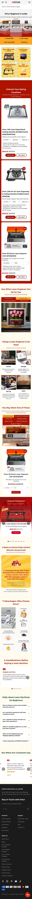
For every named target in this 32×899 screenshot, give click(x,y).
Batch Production (22, 421)
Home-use (8, 419)
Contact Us (21, 827)
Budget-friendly (22, 419)
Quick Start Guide (23, 818)
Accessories (5, 824)
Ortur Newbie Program (6, 860)
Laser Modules (6, 821)
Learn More (21, 155)
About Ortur (5, 839)
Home (4, 6)
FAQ (19, 824)
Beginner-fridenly (16, 424)
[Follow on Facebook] (3, 881)
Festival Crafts (23, 298)
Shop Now (16, 532)
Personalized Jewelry (9, 300)
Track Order (21, 821)
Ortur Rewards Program (6, 845)
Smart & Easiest (8, 416)
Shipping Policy (6, 870)
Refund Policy (6, 867)
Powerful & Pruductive (22, 416)
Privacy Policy (6, 873)
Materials (4, 827)
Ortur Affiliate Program (6, 850)
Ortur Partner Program (6, 855)
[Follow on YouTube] (16, 881)
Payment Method (7, 876)
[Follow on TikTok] (20, 881)
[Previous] (4, 318)
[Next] (27, 318)
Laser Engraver (6, 818)
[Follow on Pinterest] (11, 881)
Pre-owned (5, 830)
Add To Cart (10, 155)
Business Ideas (24, 300)
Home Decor (8, 298)
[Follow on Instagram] (7, 881)
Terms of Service (7, 864)
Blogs (3, 842)
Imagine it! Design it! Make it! (16, 894)
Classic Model (9, 421)
